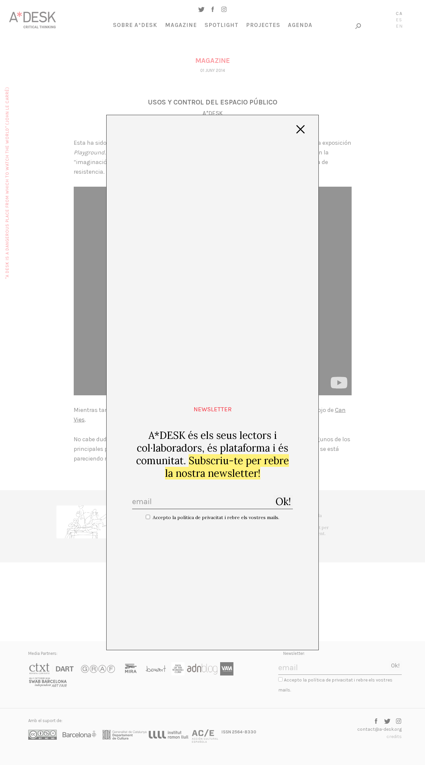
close (300, 129)
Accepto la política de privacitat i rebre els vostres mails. (216, 517)
